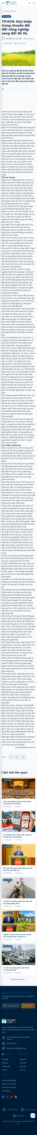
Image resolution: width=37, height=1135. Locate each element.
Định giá (23, 1066)
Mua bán (23, 1059)
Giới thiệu (5, 1059)
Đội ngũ (4, 1063)
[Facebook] (3, 1097)
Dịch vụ (22, 1070)
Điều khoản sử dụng (9, 1084)
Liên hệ (4, 1070)
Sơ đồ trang (6, 1091)
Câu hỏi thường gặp (9, 1080)
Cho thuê (23, 1063)
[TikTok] (7, 1097)
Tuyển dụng (6, 1066)
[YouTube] (11, 1097)
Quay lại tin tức (10, 11)
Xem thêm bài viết (17, 979)
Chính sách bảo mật (9, 1087)
